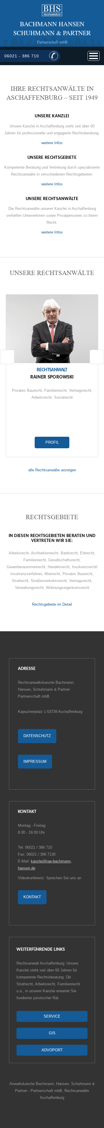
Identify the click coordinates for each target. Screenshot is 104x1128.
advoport (52, 1050)
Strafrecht (20, 581)
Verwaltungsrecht (29, 587)
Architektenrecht (44, 553)
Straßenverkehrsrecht (49, 581)
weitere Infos (52, 143)
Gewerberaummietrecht (26, 567)
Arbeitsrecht (41, 397)
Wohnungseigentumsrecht (67, 587)
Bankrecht (69, 553)
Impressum (35, 761)
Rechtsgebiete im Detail (52, 604)
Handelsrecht (59, 567)
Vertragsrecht (80, 390)
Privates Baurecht (27, 390)
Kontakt (32, 897)
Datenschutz (37, 736)
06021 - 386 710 (21, 56)
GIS (52, 1033)
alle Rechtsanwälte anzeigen (52, 470)
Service (52, 1016)
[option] (52, 375)
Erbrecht (87, 553)
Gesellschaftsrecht (64, 560)
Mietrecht (52, 574)
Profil (52, 442)
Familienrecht (55, 390)
